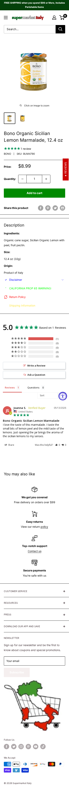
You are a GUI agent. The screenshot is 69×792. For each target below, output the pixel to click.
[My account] (54, 17)
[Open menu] (6, 17)
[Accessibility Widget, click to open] (62, 396)
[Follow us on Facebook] (6, 746)
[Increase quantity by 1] (46, 179)
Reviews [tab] (10, 387)
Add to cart (34, 193)
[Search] (60, 29)
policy (44, 526)
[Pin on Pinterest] (48, 208)
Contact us (34, 551)
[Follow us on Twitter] (13, 746)
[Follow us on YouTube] (35, 746)
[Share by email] (62, 208)
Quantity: (10, 178)
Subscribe (17, 672)
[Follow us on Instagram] (21, 746)
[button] (57, 445)
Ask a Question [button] (36, 374)
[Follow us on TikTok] (43, 746)
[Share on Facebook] (40, 208)
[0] (62, 17)
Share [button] (10, 445)
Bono (7, 153)
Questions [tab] (33, 387)
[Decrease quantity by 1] (22, 179)
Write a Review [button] (36, 365)
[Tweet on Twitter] (55, 208)
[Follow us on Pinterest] (28, 746)
